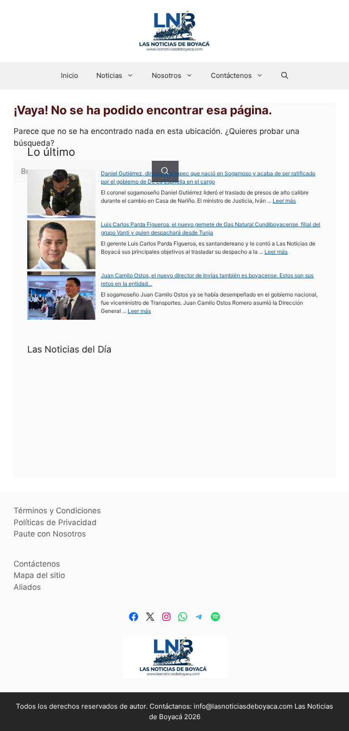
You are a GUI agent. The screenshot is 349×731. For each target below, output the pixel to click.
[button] (284, 75)
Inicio (69, 75)
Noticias (109, 75)
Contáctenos (231, 75)
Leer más (284, 200)
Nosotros (166, 75)
